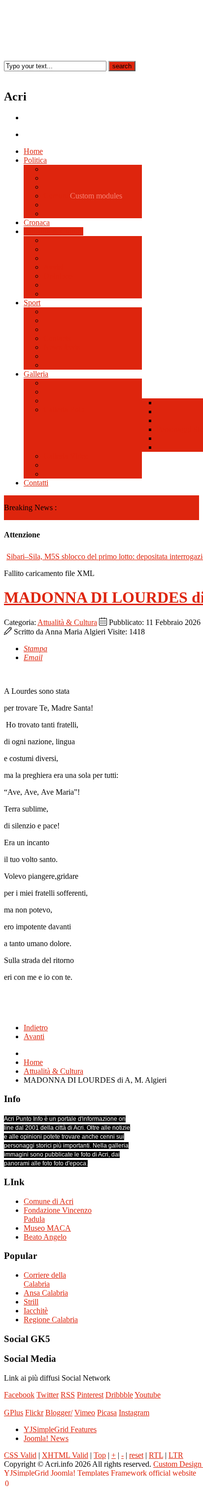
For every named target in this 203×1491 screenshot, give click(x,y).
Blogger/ (58, 1412)
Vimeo (84, 1412)
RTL (156, 1455)
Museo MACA (47, 1228)
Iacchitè (36, 1310)
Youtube (148, 1395)
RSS (68, 1395)
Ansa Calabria (46, 1293)
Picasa (107, 1412)
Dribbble (119, 1395)
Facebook (19, 1395)
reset (136, 1455)
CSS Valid (20, 1455)
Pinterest (90, 1395)
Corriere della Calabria (45, 1279)
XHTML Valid (65, 1455)
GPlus (13, 1412)
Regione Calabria (51, 1319)
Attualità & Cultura (67, 622)
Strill (31, 1302)
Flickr (34, 1412)
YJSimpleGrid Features (60, 1429)
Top (100, 1455)
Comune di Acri (48, 1201)
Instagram (134, 1412)
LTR (176, 1455)
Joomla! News (46, 1438)
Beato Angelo (45, 1237)
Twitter (47, 1395)
